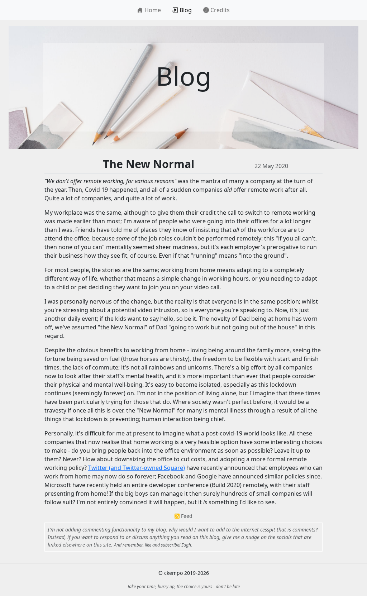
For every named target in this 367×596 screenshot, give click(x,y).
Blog (185, 10)
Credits (219, 10)
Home (152, 10)
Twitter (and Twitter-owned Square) (136, 468)
